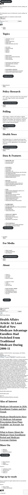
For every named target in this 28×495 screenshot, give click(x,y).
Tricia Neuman (16, 353)
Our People (7, 275)
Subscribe (2, 16)
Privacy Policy (6, 486)
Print (3, 357)
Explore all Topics (8, 76)
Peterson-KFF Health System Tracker (13, 72)
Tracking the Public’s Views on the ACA (14, 183)
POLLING (7, 180)
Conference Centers (13, 16)
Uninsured (7, 64)
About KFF (6, 299)
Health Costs (8, 42)
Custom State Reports (10, 210)
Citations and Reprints (10, 251)
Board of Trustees (9, 278)
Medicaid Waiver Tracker (10, 195)
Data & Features (6, 149)
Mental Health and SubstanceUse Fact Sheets (11, 217)
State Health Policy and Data (11, 63)
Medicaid (7, 50)
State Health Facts (9, 209)
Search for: (2, 21)
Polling (4, 105)
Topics (4, 27)
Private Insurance (9, 59)
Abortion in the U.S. (9, 205)
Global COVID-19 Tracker (11, 199)
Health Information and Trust (11, 43)
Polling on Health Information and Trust (14, 184)
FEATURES (8, 167)
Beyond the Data (9, 163)
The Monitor (8, 169)
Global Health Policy (9, 41)
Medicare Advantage (13, 397)
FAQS (6, 189)
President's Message (9, 289)
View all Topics (5, 455)
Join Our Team (8, 285)
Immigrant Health (9, 48)
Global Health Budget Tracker (11, 198)
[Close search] (1, 23)
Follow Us (6, 16)
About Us (7, 274)
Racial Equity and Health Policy (12, 62)
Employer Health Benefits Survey (12, 175)
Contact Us (7, 284)
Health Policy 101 (9, 171)
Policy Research (6, 85)
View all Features (8, 227)
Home (1, 315)
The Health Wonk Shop (10, 173)
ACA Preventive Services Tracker (12, 194)
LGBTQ (7, 49)
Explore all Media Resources (10, 256)
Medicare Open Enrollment (11, 191)
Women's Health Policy (10, 66)
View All (7, 293)
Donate (19, 16)
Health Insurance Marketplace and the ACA (14, 190)
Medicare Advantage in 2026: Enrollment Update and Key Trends (13, 409)
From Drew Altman (9, 161)
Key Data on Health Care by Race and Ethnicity (15, 206)
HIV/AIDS (7, 47)
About (4, 258)
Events (6, 282)
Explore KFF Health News (10, 147)
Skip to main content (6, 1)
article (4, 393)
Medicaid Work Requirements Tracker (13, 196)
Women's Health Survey (10, 185)
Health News (5, 127)
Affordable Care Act (9, 38)
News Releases (8, 252)
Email (7, 357)
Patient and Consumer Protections (12, 56)
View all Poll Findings (9, 125)
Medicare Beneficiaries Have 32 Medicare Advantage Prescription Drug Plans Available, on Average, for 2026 (13, 421)
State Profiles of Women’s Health (12, 225)
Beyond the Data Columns (11, 292)
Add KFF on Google (20, 357)
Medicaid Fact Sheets (10, 215)
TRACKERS (8, 193)
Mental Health (8, 55)
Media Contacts (8, 250)
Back (4, 28)
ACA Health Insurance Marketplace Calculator (15, 174)
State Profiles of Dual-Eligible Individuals (14, 224)
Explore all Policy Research (10, 102)
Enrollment (6, 397)
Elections (7, 40)
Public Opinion (8, 57)
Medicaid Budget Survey (10, 177)
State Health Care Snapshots (11, 219)
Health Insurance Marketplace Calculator (14, 70)
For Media (5, 236)
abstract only (6, 391)
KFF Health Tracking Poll (11, 181)
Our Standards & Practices (11, 291)
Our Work (7, 276)
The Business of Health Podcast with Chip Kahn (15, 172)
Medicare (7, 52)
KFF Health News (7, 139)
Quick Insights (8, 168)
